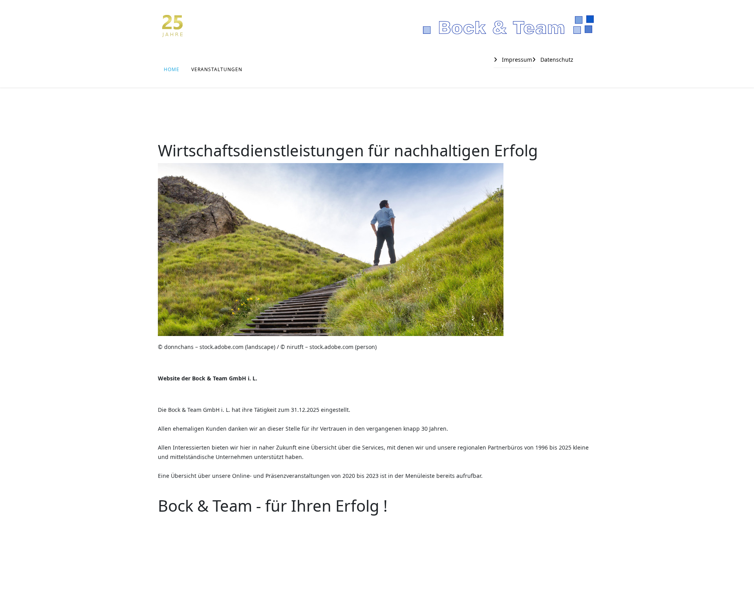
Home (171, 69)
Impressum (516, 59)
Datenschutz (556, 59)
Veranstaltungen (216, 69)
